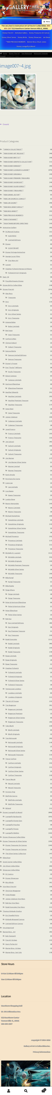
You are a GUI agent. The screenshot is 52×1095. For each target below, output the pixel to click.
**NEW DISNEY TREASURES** (13, 190)
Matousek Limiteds (15, 742)
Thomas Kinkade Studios (12, 911)
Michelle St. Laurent (12, 553)
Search (26, 1091)
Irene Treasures (14, 413)
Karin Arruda (10, 475)
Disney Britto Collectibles (12, 285)
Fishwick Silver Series (16, 680)
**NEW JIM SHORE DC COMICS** (14, 199)
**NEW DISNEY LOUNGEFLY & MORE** (16, 170)
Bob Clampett (10, 936)
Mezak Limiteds (14, 783)
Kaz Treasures (13, 635)
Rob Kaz (8, 619)
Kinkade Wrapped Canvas (14, 919)
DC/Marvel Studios (12, 232)
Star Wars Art (13, 260)
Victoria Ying (10, 792)
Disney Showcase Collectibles (14, 837)
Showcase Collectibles (11, 870)
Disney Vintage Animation (15, 252)
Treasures (12, 297)
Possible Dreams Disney (14, 281)
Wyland (8, 808)
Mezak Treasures (14, 788)
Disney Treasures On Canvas (39, 33)
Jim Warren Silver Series (17, 462)
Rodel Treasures (14, 652)
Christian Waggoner (12, 891)
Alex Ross (9, 293)
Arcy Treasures (13, 318)
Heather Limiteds (14, 396)
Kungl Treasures (14, 582)
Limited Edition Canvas (14, 923)
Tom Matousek (27, 53)
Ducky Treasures (14, 372)
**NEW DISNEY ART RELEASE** (14, 153)
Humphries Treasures (16, 532)
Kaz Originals (13, 627)
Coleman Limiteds (15, 421)
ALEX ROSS (12, 236)
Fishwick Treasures (15, 685)
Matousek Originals (41, 53)
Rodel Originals (14, 648)
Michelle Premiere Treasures (18, 565)
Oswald (2, 56)
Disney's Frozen (11, 363)
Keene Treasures (14, 495)
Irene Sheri (9, 409)
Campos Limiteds (14, 380)
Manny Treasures (14, 512)
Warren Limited (14, 466)
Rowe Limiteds (10, 656)
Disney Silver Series (9, 37)
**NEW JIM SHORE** (10, 203)
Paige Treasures (14, 598)
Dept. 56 (6, 277)
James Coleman (11, 417)
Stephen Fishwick (12, 668)
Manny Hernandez (12, 503)
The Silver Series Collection (15, 853)
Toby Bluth (9, 726)
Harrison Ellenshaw (12, 384)
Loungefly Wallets (12, 833)
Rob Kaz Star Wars (12, 903)
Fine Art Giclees (11, 940)
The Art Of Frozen (12, 701)
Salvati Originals (14, 450)
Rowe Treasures (11, 664)
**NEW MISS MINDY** (10, 211)
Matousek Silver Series (16, 750)
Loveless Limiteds (15, 693)
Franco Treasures (14, 438)
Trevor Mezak (10, 779)
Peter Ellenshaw (11, 610)
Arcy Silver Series (14, 314)
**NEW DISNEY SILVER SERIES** (14, 186)
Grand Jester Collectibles (12, 862)
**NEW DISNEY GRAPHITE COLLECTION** (17, 162)
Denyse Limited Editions (17, 355)
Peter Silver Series (15, 615)
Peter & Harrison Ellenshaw (15, 602)
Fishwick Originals (15, 676)
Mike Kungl (9, 578)
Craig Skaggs (10, 895)
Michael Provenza (12, 536)
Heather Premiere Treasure (18, 400)
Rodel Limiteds (13, 643)
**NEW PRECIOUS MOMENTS (16, 42)
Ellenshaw (6, 858)
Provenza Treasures (15, 549)
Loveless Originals (15, 697)
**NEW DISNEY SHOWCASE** (13, 182)
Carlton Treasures (15, 775)
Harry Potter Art (11, 944)
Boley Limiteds (13, 326)
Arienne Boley (10, 322)
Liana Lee (9, 483)
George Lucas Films (12, 256)
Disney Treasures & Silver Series (15, 841)
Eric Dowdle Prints (12, 915)
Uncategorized (8, 928)
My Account (8, 1091)
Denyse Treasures (15, 359)
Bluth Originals (14, 734)
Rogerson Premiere (15, 713)
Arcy (7, 302)
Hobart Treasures (14, 347)
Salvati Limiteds (14, 446)
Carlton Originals (14, 767)
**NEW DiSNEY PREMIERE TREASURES (16, 178)
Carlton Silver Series (15, 771)
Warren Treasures (14, 470)
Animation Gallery (21, 33)
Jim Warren (9, 458)
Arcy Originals (13, 310)
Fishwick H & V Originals (17, 273)
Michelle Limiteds (14, 557)
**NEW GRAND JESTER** (11, 195)
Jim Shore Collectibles (11, 866)
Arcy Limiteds (13, 306)
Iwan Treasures (14, 335)
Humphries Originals (16, 524)
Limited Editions (14, 240)
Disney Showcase (35, 37)
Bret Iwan (9, 330)
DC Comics (9, 874)
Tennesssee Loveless (13, 689)
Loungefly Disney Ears (13, 821)
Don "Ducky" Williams (13, 367)
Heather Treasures (15, 405)
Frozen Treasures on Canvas (16, 849)
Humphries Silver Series (17, 528)
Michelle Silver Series (16, 569)
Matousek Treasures (15, 755)
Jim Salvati (9, 442)
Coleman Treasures (15, 425)
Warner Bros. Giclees (13, 948)
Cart (40, 1088)
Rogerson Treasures (15, 722)
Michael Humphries (12, 516)
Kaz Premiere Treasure (16, 631)
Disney (8, 244)
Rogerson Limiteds (15, 709)
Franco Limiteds (14, 433)
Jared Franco (10, 429)
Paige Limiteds (13, 594)
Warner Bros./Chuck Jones (36, 42)
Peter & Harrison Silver (16, 606)
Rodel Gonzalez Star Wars (15, 907)
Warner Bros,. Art (9, 932)
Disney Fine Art (8, 33)
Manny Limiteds (14, 508)
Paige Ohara (10, 590)
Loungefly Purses (12, 829)
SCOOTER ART (13, 248)
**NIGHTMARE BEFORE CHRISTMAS (15, 223)
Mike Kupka (9, 586)
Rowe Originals (11, 660)
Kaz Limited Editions (16, 623)
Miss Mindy (9, 882)
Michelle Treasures (15, 573)
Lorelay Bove (10, 499)
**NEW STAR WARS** (10, 219)
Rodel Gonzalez (11, 639)
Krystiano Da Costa (12, 479)
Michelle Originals (15, 561)
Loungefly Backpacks (13, 816)
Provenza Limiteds (15, 540)
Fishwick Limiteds (15, 672)
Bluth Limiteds (13, 730)
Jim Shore (46, 37)
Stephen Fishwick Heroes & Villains (18, 269)
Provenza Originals (15, 545)
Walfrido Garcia (11, 796)
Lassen (8, 265)
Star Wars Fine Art (9, 886)
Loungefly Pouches (12, 825)
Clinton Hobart (11, 343)
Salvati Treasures (15, 454)
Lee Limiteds (13, 487)
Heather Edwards (11, 392)
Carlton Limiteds (14, 763)
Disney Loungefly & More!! (26, 46)
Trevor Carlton (10, 759)
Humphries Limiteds (15, 520)
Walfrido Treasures (15, 804)
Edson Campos (11, 376)
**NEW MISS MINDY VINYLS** (13, 207)
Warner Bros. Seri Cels (13, 952)
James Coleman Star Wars (15, 899)
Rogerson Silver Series (16, 718)
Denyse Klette (10, 351)
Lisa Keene (9, 491)
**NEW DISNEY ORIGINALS (12, 174)
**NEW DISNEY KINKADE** (12, 166)
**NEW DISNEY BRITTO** (12, 157)
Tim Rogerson (10, 705)
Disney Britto (22, 37)
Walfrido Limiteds (15, 800)
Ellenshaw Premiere (15, 388)
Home (5, 53)
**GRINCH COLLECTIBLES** (13, 149)
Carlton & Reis (10, 339)
